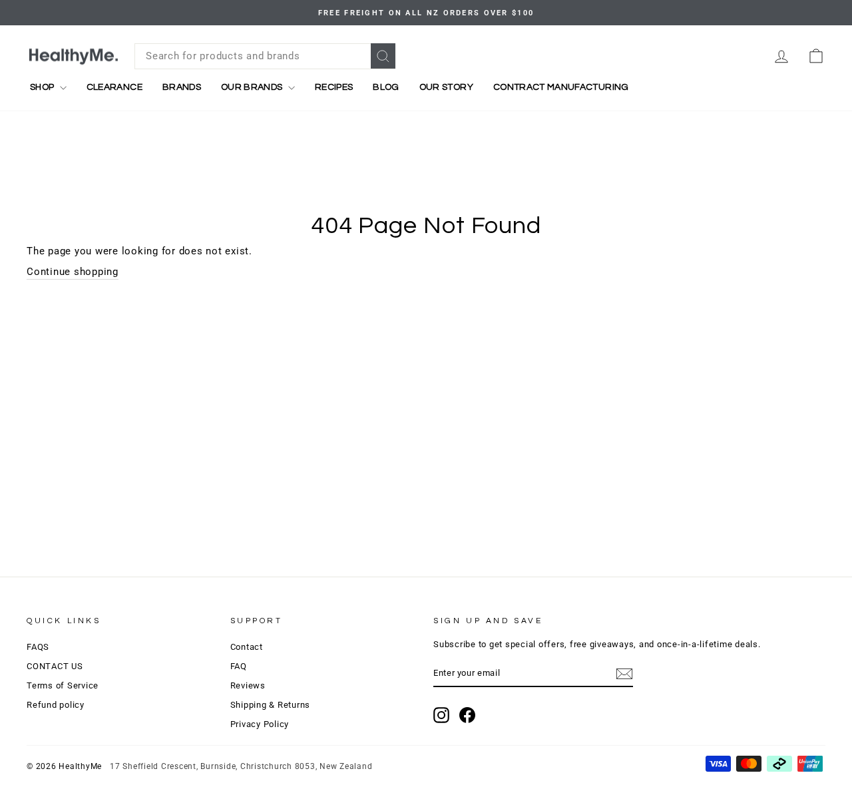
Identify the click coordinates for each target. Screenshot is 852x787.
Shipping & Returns (270, 705)
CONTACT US (55, 666)
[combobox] (264, 56)
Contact (246, 647)
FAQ (238, 666)
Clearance (114, 87)
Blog (386, 87)
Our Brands (253, 87)
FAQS (38, 647)
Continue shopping (72, 272)
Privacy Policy (260, 724)
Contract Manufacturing (561, 87)
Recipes (334, 87)
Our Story (446, 87)
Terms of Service (63, 685)
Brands (181, 87)
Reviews (248, 685)
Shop (43, 87)
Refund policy (56, 705)
